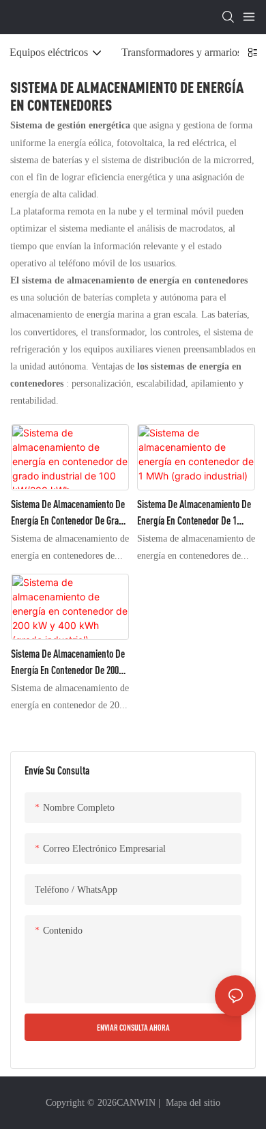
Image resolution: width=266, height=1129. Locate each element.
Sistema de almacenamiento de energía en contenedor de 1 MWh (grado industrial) (194, 513)
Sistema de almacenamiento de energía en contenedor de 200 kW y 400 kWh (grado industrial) (68, 662)
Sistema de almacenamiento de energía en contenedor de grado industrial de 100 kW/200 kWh (69, 513)
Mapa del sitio (191, 1102)
